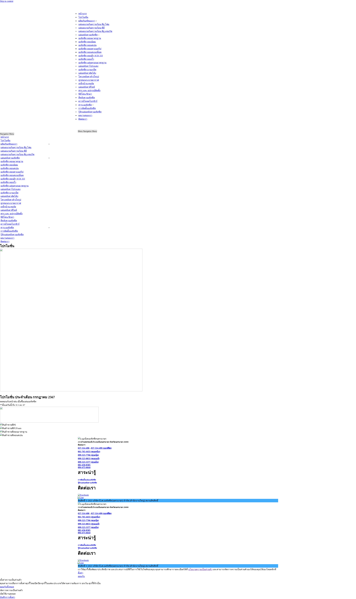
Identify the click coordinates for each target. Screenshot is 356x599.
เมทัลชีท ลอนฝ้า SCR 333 (90, 55)
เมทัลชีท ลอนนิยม (87, 42)
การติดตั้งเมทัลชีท (87, 108)
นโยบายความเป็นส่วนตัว (200, 569)
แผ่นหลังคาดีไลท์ (86, 87)
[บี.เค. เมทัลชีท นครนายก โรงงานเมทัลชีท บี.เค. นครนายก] (92, 10)
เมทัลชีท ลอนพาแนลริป (89, 49)
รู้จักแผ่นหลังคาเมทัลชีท (90, 112)
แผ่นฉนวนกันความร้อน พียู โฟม (93, 24)
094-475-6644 (84, 467)
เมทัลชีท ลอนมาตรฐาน (89, 38)
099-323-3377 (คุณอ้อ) (88, 462)
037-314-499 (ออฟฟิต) (101, 448)
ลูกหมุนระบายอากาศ (88, 80)
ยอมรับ (81, 576)
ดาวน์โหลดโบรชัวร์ (87, 101)
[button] (96, 21)
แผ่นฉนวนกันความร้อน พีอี (91, 28)
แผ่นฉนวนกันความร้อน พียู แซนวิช (95, 31)
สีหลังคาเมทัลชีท (86, 97)
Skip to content (6, 1)
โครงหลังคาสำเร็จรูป (88, 76)
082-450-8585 (84, 465)
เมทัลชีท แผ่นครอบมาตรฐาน (92, 62)
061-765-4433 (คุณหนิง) (89, 451)
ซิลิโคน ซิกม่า (85, 94)
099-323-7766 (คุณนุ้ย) (88, 455)
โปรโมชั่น (83, 17)
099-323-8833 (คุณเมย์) (88, 458)
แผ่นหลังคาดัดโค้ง (87, 73)
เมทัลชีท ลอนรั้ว (86, 59)
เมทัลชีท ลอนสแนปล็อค (90, 52)
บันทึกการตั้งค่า (7, 597)
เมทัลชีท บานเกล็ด (87, 69)
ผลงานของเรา (85, 115)
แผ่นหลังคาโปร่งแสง (88, 66)
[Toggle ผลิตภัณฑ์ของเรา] (49, 144)
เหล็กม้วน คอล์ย (86, 83)
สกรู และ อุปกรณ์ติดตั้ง (89, 90)
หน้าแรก (82, 13)
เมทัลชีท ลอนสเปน (87, 45)
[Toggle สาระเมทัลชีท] (49, 228)
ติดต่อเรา (82, 119)
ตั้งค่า (80, 573)
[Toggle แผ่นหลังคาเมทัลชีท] (49, 158)
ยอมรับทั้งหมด (7, 587)
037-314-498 (83, 448)
